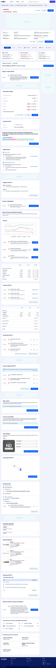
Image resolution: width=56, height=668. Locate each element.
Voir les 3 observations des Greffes (8, 111)
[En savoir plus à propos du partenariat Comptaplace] (19, 628)
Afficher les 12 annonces (25, 388)
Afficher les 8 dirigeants (33, 195)
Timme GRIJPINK (9, 491)
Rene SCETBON (7, 584)
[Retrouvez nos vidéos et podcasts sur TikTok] (50, 664)
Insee (35, 38)
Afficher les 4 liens (34, 511)
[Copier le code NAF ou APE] (32, 35)
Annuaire (12, 663)
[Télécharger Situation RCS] (37, 104)
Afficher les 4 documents (33, 302)
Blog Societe (44, 660)
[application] (20, 228)
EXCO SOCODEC (15, 503)
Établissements (27, 47)
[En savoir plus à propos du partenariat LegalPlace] (19, 623)
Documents (49, 47)
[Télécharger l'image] (8, 542)
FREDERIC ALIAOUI (19, 584)
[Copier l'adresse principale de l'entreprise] (50, 32)
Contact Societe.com (29, 660)
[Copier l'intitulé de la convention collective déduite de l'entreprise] (37, 95)
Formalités (17, 1)
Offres (23, 1)
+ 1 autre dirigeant (45, 35)
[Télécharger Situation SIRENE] (37, 107)
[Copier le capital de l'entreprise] (37, 98)
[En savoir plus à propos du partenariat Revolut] (19, 626)
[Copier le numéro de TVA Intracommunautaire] (9, 38)
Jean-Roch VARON (9, 503)
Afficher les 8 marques (33, 568)
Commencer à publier (34, 370)
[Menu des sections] (2, 48)
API (11, 664)
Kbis (14, 47)
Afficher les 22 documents (33, 353)
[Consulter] (34, 340)
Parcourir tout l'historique (33, 595)
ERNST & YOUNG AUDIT (38, 35)
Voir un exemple (25, 243)
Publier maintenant (34, 388)
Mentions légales (32, 41)
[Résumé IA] (31, 340)
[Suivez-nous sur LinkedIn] (43, 664)
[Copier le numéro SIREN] (8, 32)
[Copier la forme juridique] (27, 38)
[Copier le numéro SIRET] (10, 35)
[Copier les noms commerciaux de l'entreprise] (37, 101)
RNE (37, 38)
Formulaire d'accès (5, 215)
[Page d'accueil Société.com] (3, 2)
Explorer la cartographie (33, 476)
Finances (42, 47)
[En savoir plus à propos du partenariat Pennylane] (37, 626)
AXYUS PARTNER (15, 491)
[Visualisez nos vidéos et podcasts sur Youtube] (48, 664)
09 (12, 556)
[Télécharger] (37, 340)
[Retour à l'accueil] (4, 659)
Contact (20, 47)
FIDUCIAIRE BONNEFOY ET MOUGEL (24, 491)
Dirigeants (35, 47)
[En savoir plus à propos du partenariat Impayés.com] (37, 623)
